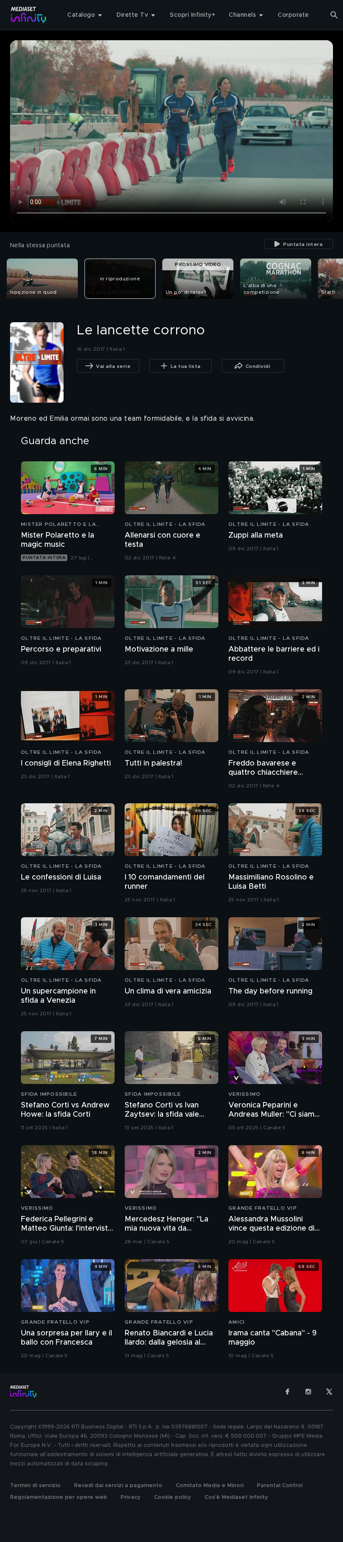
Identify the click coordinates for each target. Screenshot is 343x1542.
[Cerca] (334, 15)
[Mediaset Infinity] (28, 14)
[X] (329, 1391)
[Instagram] (308, 1391)
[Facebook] (287, 1391)
